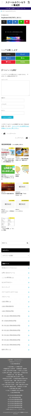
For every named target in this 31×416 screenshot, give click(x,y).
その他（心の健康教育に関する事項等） (15, 390)
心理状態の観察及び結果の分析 (21, 378)
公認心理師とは (6, 301)
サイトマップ (6, 287)
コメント (4, 79)
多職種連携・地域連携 (22, 368)
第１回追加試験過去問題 (9, 320)
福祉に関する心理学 (9, 382)
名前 (3, 97)
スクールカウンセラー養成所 (16, 3)
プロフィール (6, 296)
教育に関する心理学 (20, 382)
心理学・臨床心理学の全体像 (9, 370)
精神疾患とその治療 (22, 386)
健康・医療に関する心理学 (20, 380)
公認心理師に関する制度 (15, 388)
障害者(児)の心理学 (7, 378)
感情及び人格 (11, 374)
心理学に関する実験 (7, 372)
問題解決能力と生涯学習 (9, 368)
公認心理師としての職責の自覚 (15, 366)
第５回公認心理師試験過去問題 (11, 340)
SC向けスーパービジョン (9, 268)
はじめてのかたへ (7, 282)
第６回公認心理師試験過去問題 (11, 344)
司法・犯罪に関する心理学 (8, 384)
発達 (23, 376)
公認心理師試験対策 (8, 306)
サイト (3, 110)
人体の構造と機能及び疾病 (10, 386)
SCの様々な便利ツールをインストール (16, 8)
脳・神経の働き (19, 374)
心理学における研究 (22, 370)
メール (3, 104)
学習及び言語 (25, 372)
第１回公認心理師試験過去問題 (11, 316)
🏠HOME (11, 359)
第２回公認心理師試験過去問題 (11, 325)
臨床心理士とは (6, 349)
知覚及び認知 (17, 372)
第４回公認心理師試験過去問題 (11, 335)
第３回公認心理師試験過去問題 (11, 330)
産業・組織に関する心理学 (22, 384)
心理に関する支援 (8, 380)
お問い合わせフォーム (8, 272)
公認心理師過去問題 (8, 311)
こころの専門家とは (8, 277)
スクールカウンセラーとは (10, 292)
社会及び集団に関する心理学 (13, 376)
